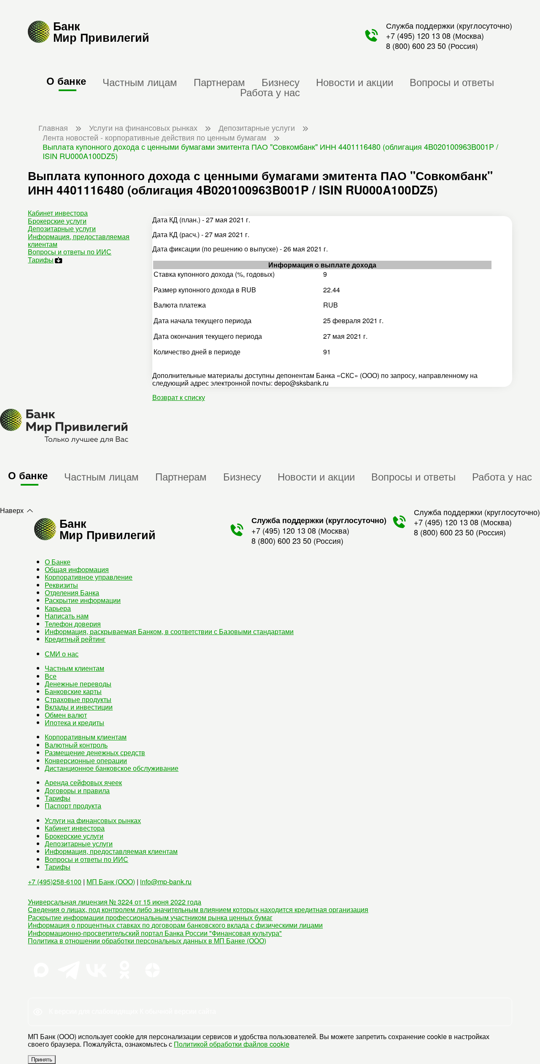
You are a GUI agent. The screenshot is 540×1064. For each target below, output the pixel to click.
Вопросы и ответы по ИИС (69, 252)
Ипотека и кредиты (74, 722)
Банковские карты (73, 691)
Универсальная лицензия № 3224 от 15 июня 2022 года (114, 902)
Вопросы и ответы (452, 81)
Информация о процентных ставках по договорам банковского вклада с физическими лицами (175, 925)
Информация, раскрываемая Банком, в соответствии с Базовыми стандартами (169, 631)
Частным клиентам (74, 668)
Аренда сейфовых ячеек (83, 782)
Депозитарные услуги (62, 228)
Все (51, 676)
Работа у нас (270, 91)
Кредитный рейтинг (75, 639)
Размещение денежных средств (95, 752)
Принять (41, 1059)
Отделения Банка (72, 592)
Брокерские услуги (57, 221)
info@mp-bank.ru (166, 881)
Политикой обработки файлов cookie (231, 1044)
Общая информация (77, 569)
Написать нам (67, 616)
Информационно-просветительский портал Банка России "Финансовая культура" (155, 933)
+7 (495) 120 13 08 (418, 35)
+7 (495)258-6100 (54, 881)
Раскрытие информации (83, 600)
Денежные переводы (78, 684)
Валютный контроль (76, 745)
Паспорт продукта (73, 805)
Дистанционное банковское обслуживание (111, 768)
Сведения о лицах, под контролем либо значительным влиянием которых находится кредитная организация (198, 909)
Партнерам (219, 81)
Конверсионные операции (86, 760)
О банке (66, 80)
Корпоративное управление (88, 577)
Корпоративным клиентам (86, 737)
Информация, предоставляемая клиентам (79, 240)
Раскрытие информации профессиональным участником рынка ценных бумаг (150, 917)
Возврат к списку (178, 397)
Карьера (58, 608)
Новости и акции (354, 81)
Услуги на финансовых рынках (93, 820)
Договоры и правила (77, 790)
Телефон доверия (73, 624)
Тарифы (41, 260)
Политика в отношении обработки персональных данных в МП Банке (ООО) (147, 940)
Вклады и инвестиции (79, 707)
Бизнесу (281, 81)
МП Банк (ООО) (110, 881)
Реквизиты (61, 585)
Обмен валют (66, 715)
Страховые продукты (78, 699)
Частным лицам (140, 81)
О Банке (57, 562)
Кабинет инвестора (58, 213)
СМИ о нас (61, 654)
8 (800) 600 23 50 (416, 45)
